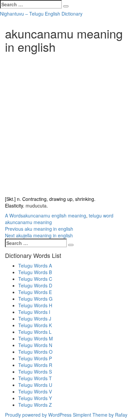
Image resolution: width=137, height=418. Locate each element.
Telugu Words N (35, 345)
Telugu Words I (34, 312)
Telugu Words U (35, 385)
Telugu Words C (35, 278)
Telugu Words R (35, 365)
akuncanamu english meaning (54, 215)
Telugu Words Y (35, 398)
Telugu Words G (35, 298)
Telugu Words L (35, 331)
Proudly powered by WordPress (38, 414)
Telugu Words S (35, 371)
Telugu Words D (35, 285)
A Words (14, 215)
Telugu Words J (34, 318)
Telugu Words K (35, 325)
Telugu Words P (35, 358)
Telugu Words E (35, 292)
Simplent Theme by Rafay (100, 414)
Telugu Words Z (35, 404)
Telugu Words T (35, 378)
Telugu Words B (35, 272)
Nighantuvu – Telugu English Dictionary (41, 13)
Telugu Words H (35, 305)
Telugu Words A (35, 265)
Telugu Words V (35, 391)
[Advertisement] (68, 124)
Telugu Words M (35, 338)
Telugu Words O (35, 351)
